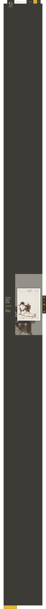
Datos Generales (9, 607)
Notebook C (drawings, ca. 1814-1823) (8, 311)
